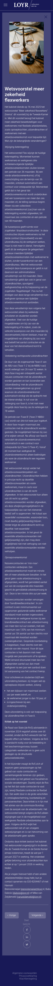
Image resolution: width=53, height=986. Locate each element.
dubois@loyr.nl (21, 893)
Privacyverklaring (28, 975)
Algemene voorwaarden (24, 973)
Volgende (36, 915)
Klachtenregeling (28, 978)
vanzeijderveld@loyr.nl (29, 896)
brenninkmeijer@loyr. (32, 889)
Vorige (12, 915)
